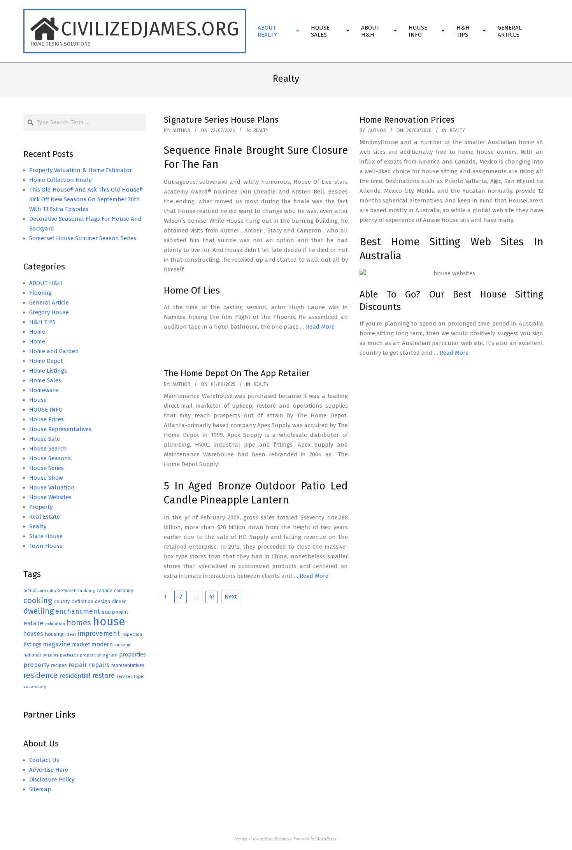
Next (231, 596)
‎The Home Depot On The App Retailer (237, 373)
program (108, 655)
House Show (46, 477)
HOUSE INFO (46, 409)
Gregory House (49, 312)
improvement (99, 634)
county (62, 601)
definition (82, 601)
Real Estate (44, 516)
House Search (48, 448)
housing (54, 634)
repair (77, 665)
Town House (46, 545)
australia (47, 590)
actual (30, 590)
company (123, 590)
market (81, 644)
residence (40, 675)
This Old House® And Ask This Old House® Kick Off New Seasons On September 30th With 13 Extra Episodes (86, 199)
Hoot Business (277, 838)
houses (33, 633)
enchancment (77, 611)
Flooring (40, 292)
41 (212, 596)
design (102, 601)
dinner (119, 601)
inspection (131, 634)
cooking (38, 600)
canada (104, 590)
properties (132, 654)
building (86, 590)
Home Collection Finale (60, 179)
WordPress (326, 838)
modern (102, 644)
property (36, 665)
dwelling (38, 611)
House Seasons (50, 458)
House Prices (46, 419)
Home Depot (46, 360)
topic (139, 676)
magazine (56, 644)
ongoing (50, 655)
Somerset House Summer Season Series (82, 238)
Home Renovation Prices (407, 119)
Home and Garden (54, 351)
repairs (99, 665)
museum (123, 645)
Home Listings (48, 370)
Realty (260, 130)
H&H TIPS (42, 322)
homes (79, 623)
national (32, 655)
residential (75, 675)
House (38, 399)
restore (103, 675)
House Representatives (60, 429)
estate (33, 623)
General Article (49, 302)
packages (69, 655)
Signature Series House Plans (221, 119)
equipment (115, 612)
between (67, 590)
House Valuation (52, 487)
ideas (70, 634)
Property (41, 506)
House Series (46, 468)
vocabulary (34, 686)
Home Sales (45, 380)
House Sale (44, 438)
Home (37, 331)
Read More (320, 326)
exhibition (55, 624)
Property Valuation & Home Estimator (80, 170)
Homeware (43, 390)
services (124, 676)
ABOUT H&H (45, 283)
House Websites (50, 497)
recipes (59, 665)
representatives (127, 665)
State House (46, 536)
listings (32, 644)
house (109, 621)
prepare (88, 655)
